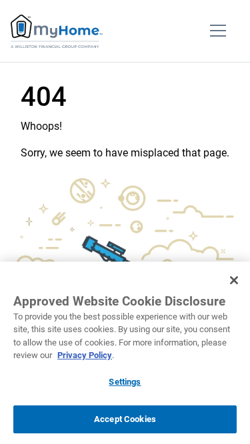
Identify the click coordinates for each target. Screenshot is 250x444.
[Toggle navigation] (218, 31)
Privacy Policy (84, 355)
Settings (125, 382)
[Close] (234, 280)
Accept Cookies (125, 419)
